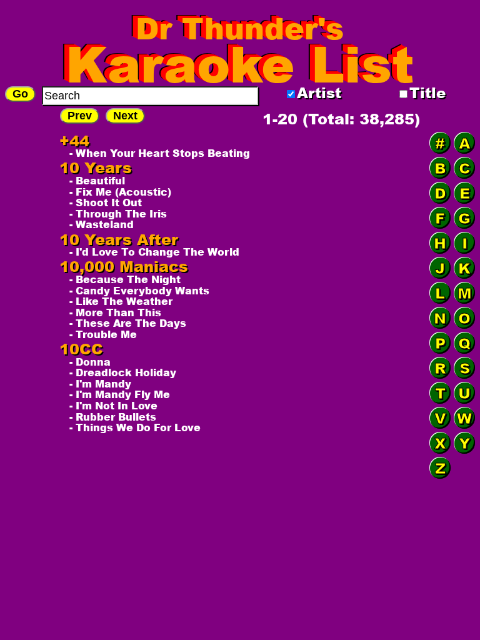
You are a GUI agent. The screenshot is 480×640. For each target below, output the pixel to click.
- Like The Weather (120, 301)
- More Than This (115, 312)
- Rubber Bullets (112, 417)
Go (20, 94)
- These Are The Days (127, 323)
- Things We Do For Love (135, 427)
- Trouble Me (103, 334)
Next (125, 115)
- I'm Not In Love (113, 405)
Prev (80, 115)
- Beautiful (97, 181)
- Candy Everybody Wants (139, 291)
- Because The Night (125, 279)
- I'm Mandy (100, 384)
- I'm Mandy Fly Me (119, 394)
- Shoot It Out (105, 202)
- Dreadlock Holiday (122, 372)
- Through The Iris (118, 214)
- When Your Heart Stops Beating (159, 153)
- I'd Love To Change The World (154, 252)
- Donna (90, 362)
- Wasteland (101, 224)
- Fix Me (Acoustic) (120, 192)
